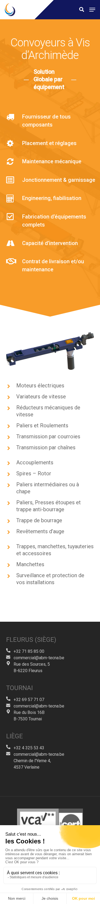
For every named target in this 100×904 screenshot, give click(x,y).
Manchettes (30, 564)
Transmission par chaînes (45, 447)
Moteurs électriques (40, 385)
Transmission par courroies (48, 436)
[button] (92, 9)
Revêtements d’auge (40, 531)
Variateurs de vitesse (41, 396)
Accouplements (34, 462)
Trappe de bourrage (39, 520)
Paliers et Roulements (42, 425)
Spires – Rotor (33, 473)
